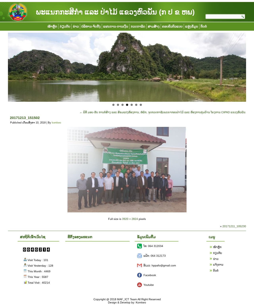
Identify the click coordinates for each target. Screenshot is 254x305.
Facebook (149, 275)
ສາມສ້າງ (154, 26)
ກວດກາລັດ (138, 26)
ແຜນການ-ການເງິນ (115, 26)
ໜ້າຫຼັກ (52, 26)
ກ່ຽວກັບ (65, 26)
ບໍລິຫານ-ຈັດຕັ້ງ (91, 26)
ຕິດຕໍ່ (204, 26)
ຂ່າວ (76, 26)
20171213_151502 (25, 118)
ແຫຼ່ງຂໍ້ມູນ (191, 26)
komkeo (56, 122)
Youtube (148, 284)
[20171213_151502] (127, 211)
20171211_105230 (234, 226)
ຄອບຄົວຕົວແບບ (172, 26)
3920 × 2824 (130, 218)
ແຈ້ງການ (218, 264)
